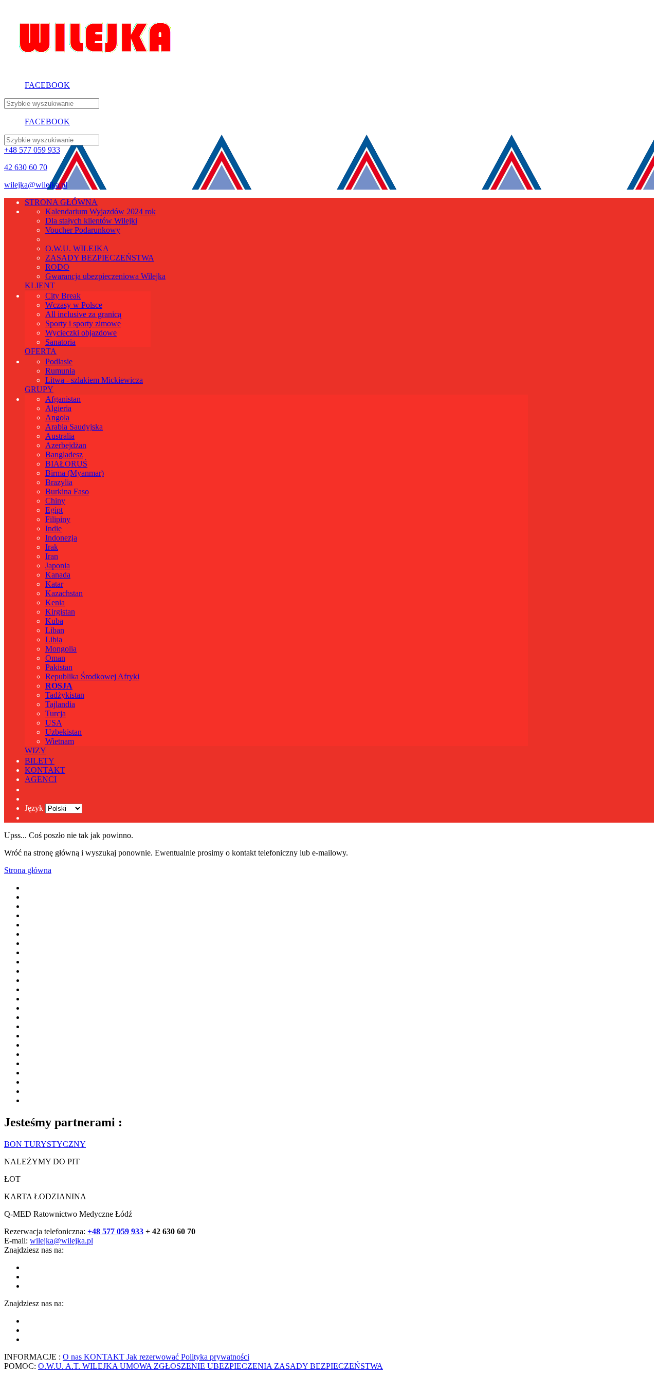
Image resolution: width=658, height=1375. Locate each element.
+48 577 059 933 (32, 149)
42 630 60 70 (25, 167)
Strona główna (27, 870)
